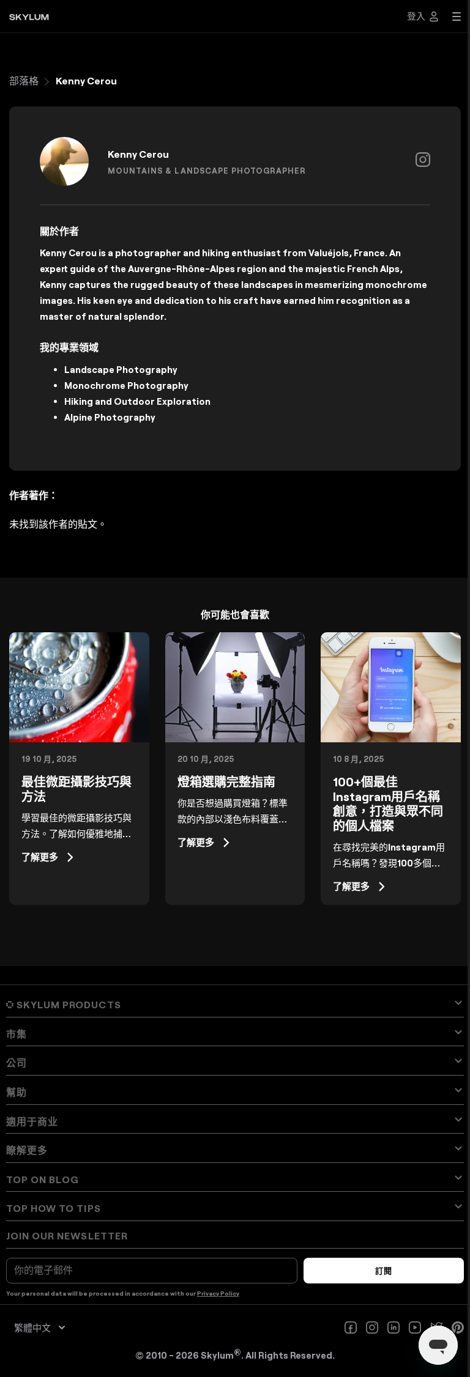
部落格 (24, 80)
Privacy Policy (218, 1293)
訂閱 (383, 1270)
